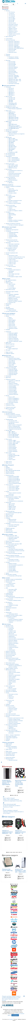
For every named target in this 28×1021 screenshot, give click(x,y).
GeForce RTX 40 (12, 114)
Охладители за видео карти (12, 107)
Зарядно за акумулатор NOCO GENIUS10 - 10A (7, 832)
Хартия (7, 573)
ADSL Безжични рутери (14, 482)
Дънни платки (9, 96)
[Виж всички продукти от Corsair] (14, 927)
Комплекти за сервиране (11, 691)
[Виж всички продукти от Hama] (14, 939)
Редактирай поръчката (13, 999)
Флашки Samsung (12, 447)
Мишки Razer (11, 322)
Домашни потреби (10, 705)
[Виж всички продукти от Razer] (14, 966)
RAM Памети (9, 121)
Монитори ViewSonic (13, 67)
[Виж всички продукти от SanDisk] (14, 974)
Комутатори (8, 502)
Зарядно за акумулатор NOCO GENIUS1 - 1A (20, 832)
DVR (7, 466)
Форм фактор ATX (13, 103)
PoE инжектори (9, 531)
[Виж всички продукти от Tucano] (14, 986)
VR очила (8, 350)
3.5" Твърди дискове (10, 153)
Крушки (10, 701)
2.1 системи (11, 285)
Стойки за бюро (12, 259)
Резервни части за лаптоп (14, 33)
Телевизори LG (12, 233)
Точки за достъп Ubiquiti (14, 486)
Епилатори (11, 673)
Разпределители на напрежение (16, 501)
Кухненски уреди (9, 626)
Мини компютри (9, 36)
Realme (10, 218)
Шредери (8, 609)
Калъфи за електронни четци (15, 200)
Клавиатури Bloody (13, 334)
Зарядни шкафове (10, 471)
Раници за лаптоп (13, 32)
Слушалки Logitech (13, 393)
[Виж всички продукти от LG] (14, 957)
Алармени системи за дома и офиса (14, 615)
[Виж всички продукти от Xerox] (14, 990)
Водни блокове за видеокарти (15, 108)
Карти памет (8, 452)
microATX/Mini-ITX (13, 104)
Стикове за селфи (13, 206)
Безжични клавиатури (13, 338)
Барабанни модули (13, 538)
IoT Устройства (9, 469)
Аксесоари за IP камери (14, 524)
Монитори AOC (12, 63)
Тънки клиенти (9, 38)
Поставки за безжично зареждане (16, 225)
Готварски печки (12, 631)
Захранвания (9, 156)
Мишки (7, 316)
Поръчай (8, 789)
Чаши (10, 712)
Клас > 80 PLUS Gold (13, 157)
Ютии (10, 684)
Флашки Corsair (12, 446)
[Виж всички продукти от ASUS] (14, 905)
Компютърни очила (10, 314)
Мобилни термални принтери (12, 555)
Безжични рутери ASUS (14, 476)
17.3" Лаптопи (12, 16)
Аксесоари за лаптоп (13, 24)
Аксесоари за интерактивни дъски (16, 597)
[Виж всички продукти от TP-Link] (14, 981)
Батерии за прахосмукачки (14, 723)
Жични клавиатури (13, 337)
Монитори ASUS (12, 64)
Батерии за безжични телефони (16, 619)
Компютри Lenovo (13, 52)
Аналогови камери (13, 526)
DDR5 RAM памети (13, 124)
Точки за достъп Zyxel (13, 490)
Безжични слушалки (13, 383)
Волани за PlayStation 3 (14, 398)
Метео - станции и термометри (13, 735)
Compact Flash (12, 454)
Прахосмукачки (12, 677)
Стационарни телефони (11, 616)
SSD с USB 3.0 (12, 431)
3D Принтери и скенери (11, 574)
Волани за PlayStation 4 (14, 399)
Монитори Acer (12, 61)
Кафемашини (12, 636)
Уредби (7, 305)
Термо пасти (11, 135)
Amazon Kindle (12, 196)
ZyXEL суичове (12, 509)
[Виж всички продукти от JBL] (14, 950)
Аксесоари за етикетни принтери (16, 549)
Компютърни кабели (10, 757)
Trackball (8, 329)
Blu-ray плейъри (12, 249)
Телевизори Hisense (13, 236)
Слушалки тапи (12, 302)
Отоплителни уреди (10, 655)
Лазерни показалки (10, 346)
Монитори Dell (12, 65)
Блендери (11, 629)
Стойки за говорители (13, 261)
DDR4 (10, 123)
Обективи (11, 272)
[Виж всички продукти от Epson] (14, 932)
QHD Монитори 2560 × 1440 (15, 80)
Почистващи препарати (11, 736)
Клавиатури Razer (13, 374)
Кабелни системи (10, 495)
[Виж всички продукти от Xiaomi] (14, 993)
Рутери (7, 491)
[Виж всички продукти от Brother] (14, 912)
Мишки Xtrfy (11, 365)
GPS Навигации (12, 728)
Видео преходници (13, 747)
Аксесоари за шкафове (14, 498)
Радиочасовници (12, 310)
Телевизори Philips (13, 235)
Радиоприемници (10, 308)
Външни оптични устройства (15, 416)
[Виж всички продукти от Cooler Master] (14, 924)
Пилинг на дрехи (12, 676)
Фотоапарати (9, 268)
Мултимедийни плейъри (11, 248)
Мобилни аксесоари (10, 205)
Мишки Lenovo (12, 325)
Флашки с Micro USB (13, 443)
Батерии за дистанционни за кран (16, 718)
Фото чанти (11, 275)
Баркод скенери (9, 599)
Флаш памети (9, 439)
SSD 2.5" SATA (12, 138)
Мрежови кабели (9, 758)
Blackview (11, 217)
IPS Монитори (12, 74)
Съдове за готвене (13, 709)
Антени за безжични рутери (15, 483)
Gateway (8, 467)
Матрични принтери (10, 552)
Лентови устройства (10, 413)
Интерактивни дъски (10, 596)
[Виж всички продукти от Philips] (14, 965)
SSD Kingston (11, 149)
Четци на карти (12, 459)
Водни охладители (13, 132)
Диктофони (8, 281)
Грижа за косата (12, 671)
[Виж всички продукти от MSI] (14, 963)
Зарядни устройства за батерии (16, 720)
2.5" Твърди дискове (10, 155)
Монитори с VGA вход (13, 75)
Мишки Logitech (12, 320)
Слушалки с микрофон (14, 294)
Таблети (7, 187)
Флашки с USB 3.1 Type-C (14, 441)
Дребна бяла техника (10, 669)
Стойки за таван (12, 263)
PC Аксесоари (9, 181)
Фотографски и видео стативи (15, 276)
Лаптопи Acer (12, 17)
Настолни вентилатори (11, 654)
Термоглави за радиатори (11, 737)
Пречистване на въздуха (14, 679)
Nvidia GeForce (12, 112)
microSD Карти (12, 456)
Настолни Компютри (10, 40)
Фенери (10, 683)
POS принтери (12, 548)
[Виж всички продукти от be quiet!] (14, 907)
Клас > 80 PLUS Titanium (14, 160)
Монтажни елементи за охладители (16, 133)
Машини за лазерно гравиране (13, 541)
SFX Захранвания (13, 161)
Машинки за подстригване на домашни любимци (15, 666)
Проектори (8, 242)
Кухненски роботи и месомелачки (16, 639)
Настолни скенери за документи (16, 565)
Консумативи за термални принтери (17, 556)
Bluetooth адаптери (10, 344)
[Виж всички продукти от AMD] (14, 892)
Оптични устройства (10, 177)
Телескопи (11, 698)
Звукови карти (9, 129)
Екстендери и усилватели (11, 752)
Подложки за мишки (13, 328)
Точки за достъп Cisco (13, 487)
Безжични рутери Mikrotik (14, 479)
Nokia (10, 216)
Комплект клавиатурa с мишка (15, 341)
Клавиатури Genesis (13, 373)
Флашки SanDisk (12, 448)
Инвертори (11, 592)
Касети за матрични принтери (15, 553)
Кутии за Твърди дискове (14, 426)
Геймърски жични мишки (14, 358)
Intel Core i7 (11, 89)
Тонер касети (11, 539)
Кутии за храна (12, 707)
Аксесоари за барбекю (11, 690)
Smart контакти (12, 583)
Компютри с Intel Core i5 (14, 42)
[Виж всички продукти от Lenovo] (14, 954)
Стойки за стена (12, 262)
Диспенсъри (11, 633)
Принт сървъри (9, 515)
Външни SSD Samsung (14, 434)
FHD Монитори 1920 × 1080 (15, 79)
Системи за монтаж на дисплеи (16, 258)
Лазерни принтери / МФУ (11, 535)
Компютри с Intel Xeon (13, 45)
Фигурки (10, 410)
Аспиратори (11, 628)
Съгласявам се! (15, 1015)
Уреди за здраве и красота (12, 668)
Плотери (8, 558)
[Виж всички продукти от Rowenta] (14, 970)
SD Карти (11, 458)
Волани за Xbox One (13, 401)
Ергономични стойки (13, 255)
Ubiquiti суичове (12, 507)
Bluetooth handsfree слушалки (15, 301)
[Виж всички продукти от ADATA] (14, 890)
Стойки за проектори (13, 246)
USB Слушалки (12, 295)
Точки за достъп (9, 484)
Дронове (10, 687)
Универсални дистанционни (12, 229)
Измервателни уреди (13, 605)
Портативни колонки (10, 289)
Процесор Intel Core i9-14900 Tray (7, 869)
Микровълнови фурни (13, 643)
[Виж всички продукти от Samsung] (14, 972)
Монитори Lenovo (13, 68)
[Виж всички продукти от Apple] (14, 901)
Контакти (4, 1000)
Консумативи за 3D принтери (15, 575)
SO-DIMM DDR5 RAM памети (15, 127)
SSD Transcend (12, 148)
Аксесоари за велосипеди (11, 730)
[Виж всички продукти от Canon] (14, 914)
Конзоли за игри (9, 265)
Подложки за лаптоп (13, 31)
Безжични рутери (9, 475)
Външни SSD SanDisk (13, 435)
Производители (9, 997)
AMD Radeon (11, 113)
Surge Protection (9, 594)
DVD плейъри (12, 250)
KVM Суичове (9, 743)
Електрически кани (13, 635)
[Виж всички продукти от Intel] (14, 946)
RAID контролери (12, 519)
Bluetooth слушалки (13, 298)
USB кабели (8, 745)
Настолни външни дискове (14, 427)
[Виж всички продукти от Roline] (14, 968)
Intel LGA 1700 (12, 97)
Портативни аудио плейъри (12, 291)
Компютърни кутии (10, 163)
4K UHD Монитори (13, 82)
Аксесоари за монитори (14, 83)
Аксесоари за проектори (14, 244)
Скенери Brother (12, 566)
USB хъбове (8, 342)
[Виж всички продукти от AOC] (14, 894)
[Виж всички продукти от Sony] (14, 977)
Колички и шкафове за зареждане (13, 186)
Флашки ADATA (12, 444)
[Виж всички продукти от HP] (14, 942)
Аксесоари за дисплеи (13, 241)
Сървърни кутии (12, 520)
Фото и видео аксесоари (14, 274)
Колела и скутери (12, 688)
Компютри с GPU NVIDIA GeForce (16, 48)
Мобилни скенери (13, 563)
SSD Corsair (11, 144)
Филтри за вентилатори (14, 176)
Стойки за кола (12, 209)
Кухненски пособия (13, 708)
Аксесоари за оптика (13, 694)
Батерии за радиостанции (14, 719)
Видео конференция (13, 348)
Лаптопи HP (11, 21)
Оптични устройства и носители (13, 414)
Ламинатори (8, 612)
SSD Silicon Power (13, 146)
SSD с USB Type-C (13, 433)
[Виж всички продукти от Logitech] (14, 960)
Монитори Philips (12, 71)
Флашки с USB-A (12, 440)
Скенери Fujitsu (12, 569)
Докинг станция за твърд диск (15, 424)
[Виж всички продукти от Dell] (14, 930)
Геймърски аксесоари (11, 407)
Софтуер (8, 55)
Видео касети (9, 463)
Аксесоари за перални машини (13, 715)
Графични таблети (10, 353)
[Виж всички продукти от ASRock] (14, 903)
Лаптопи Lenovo (12, 23)
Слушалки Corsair (12, 388)
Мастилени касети (13, 545)
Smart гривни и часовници (11, 201)
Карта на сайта (17, 997)
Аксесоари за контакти (11, 713)
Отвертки (11, 603)
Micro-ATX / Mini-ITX (13, 166)
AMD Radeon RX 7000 (13, 118)
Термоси (10, 711)
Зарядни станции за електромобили (14, 579)
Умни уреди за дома (10, 662)
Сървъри (8, 518)
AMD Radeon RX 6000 (13, 117)
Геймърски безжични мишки (15, 359)
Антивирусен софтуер (13, 57)
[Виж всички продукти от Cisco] (14, 920)
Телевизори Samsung (13, 232)
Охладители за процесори (12, 131)
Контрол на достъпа (10, 580)
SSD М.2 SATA (12, 141)
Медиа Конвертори (10, 473)
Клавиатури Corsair (13, 335)
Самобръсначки (12, 680)
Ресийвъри (11, 727)
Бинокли (10, 695)
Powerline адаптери (10, 528)
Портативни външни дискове (15, 429)
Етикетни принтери (10, 546)
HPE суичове (11, 505)
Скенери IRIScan (12, 570)
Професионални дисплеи (11, 240)
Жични (10, 317)
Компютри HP (12, 50)
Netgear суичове (12, 506)
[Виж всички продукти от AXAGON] (14, 906)
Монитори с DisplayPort (14, 76)
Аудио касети (9, 461)
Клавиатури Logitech (13, 333)
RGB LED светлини (13, 167)
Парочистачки (9, 656)
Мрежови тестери (10, 514)
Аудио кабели (9, 749)
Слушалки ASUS (12, 386)
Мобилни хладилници (11, 652)
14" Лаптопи (11, 13)
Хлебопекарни (12, 650)
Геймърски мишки (13, 327)
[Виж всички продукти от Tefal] (14, 978)
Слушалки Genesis (13, 391)
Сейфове (8, 739)
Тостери (10, 648)
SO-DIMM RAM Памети (14, 128)
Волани (7, 395)
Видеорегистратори (13, 726)
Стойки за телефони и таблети (15, 210)
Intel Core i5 (11, 88)
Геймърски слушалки (13, 299)
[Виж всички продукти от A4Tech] (14, 885)
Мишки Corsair (12, 324)
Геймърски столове (10, 405)
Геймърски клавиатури (14, 339)
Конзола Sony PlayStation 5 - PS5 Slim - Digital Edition (20, 870)
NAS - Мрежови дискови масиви (13, 470)
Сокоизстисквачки (12, 645)
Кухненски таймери (13, 640)
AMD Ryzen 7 (11, 93)
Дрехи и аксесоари (10, 408)
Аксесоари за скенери (13, 571)
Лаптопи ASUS (12, 19)
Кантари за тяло (9, 625)
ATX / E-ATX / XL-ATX (13, 165)
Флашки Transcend (13, 450)
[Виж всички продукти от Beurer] (14, 909)
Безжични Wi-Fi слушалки (14, 297)
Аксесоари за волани (13, 402)
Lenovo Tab (11, 189)
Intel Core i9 (11, 91)
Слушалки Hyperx (12, 390)
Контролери (8, 376)
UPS (7, 588)
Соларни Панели (9, 584)
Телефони (8, 212)
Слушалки (8, 293)
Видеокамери (9, 228)
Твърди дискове (9, 419)
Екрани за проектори (13, 245)
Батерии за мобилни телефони (15, 220)
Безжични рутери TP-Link (14, 480)
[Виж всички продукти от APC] (14, 897)
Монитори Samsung (13, 72)
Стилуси (10, 208)
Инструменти (9, 602)
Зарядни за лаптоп (13, 28)
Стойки (7, 254)
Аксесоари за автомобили (11, 724)
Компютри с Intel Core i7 (14, 44)
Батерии (8, 716)
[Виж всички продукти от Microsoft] (14, 961)
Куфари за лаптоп (13, 29)
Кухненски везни (12, 637)
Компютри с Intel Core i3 (14, 41)
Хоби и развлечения (10, 686)
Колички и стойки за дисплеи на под (17, 257)
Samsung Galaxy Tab (13, 190)
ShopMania (11, 1019)
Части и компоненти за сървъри (16, 522)
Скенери (8, 562)
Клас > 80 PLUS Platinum (14, 159)
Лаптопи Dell (11, 20)
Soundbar (8, 307)
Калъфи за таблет (13, 193)
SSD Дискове (9, 137)
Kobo (10, 199)
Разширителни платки (11, 106)
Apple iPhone (11, 213)
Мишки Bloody (12, 321)
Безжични (11, 318)
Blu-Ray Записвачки (13, 180)
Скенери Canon (12, 567)
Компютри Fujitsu (12, 49)
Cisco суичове (12, 503)
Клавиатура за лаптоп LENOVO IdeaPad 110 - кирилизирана (6, 782)
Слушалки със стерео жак (14, 380)
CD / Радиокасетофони (11, 280)
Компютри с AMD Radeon (14, 46)
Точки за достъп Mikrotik (14, 488)
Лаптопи (8, 10)
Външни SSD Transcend (14, 437)
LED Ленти (11, 182)
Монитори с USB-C (13, 78)
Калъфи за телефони (13, 221)
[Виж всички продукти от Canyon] (14, 917)
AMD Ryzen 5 (11, 92)
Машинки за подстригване (14, 675)
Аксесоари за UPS (13, 589)
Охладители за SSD (13, 152)
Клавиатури (8, 331)
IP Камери (8, 523)
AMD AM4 (11, 100)
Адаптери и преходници (11, 746)
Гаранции (8, 54)
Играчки (7, 740)
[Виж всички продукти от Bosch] (14, 911)
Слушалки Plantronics (13, 394)
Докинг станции (12, 27)
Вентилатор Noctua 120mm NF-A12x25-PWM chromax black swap (20, 783)
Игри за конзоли (12, 266)
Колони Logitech (12, 288)
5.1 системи (11, 286)
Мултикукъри (11, 644)
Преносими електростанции (12, 658)
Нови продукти (9, 816)
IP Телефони (11, 618)
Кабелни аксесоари (10, 755)
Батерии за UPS (12, 590)
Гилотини (8, 610)
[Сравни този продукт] (5, 791)
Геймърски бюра (9, 403)
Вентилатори (9, 169)
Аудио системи (9, 282)
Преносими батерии (13, 722)
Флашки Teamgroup (13, 451)
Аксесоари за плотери (13, 559)
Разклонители (9, 582)
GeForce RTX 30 (12, 116)
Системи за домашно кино (12, 252)
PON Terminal (9, 529)
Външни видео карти (13, 120)
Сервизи (13, 996)
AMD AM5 (11, 101)
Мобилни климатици (10, 651)
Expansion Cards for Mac (14, 455)
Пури (10, 703)
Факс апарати (9, 542)
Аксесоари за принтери (14, 537)
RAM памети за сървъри (14, 125)
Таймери (8, 704)
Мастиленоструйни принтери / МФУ (14, 543)
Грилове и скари (12, 632)
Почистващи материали (11, 607)
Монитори (8, 60)
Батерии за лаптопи (13, 25)
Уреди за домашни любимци (12, 664)
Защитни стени (9, 516)
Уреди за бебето (12, 682)
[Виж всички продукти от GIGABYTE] (14, 937)
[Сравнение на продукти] (25, 3)
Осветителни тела (10, 700)
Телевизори (8, 231)
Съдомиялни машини (13, 647)
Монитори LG (12, 70)
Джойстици (8, 377)
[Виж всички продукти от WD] (14, 988)
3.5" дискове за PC (13, 420)
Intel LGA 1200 (12, 99)
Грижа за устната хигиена (14, 672)
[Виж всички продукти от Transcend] (14, 983)
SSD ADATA (11, 142)
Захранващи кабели (10, 754)
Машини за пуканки (13, 641)
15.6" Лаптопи (12, 14)
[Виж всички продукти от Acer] (14, 887)
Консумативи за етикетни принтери (16, 550)
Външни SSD (9, 430)
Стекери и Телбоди (10, 586)
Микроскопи (11, 696)
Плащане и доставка (6, 996)
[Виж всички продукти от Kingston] (14, 952)
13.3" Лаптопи (12, 12)
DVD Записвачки (12, 178)
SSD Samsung (12, 145)
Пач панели (11, 499)
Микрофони (8, 303)
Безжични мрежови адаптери (15, 512)
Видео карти (8, 110)
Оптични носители (13, 417)
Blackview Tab (12, 191)
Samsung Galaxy (12, 214)
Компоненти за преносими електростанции (14, 660)
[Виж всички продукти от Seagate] (14, 976)
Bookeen (10, 197)
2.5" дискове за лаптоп (14, 422)
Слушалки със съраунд (14, 384)
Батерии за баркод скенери (15, 600)
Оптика (7, 692)
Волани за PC (12, 397)
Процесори (8, 87)
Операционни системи (14, 58)
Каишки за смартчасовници (15, 203)
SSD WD (10, 150)
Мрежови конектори (13, 760)
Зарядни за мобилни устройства (13, 223)
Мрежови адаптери (10, 511)
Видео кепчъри (9, 352)
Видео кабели (9, 751)
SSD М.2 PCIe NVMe (13, 140)
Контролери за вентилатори (15, 173)
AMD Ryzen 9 (11, 95)
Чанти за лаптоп (12, 35)
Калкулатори (8, 606)
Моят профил (5, 999)
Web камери (8, 347)
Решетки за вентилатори (14, 174)
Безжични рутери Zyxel (14, 478)
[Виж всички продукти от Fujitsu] (14, 935)
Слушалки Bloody (12, 387)
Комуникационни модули (11, 532)
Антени (10, 237)
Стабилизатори (9, 593)
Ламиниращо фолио (13, 614)
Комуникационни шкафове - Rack (13, 497)
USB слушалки (12, 382)
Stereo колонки (12, 284)
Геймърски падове (13, 366)
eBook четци (8, 195)
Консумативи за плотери (14, 560)
